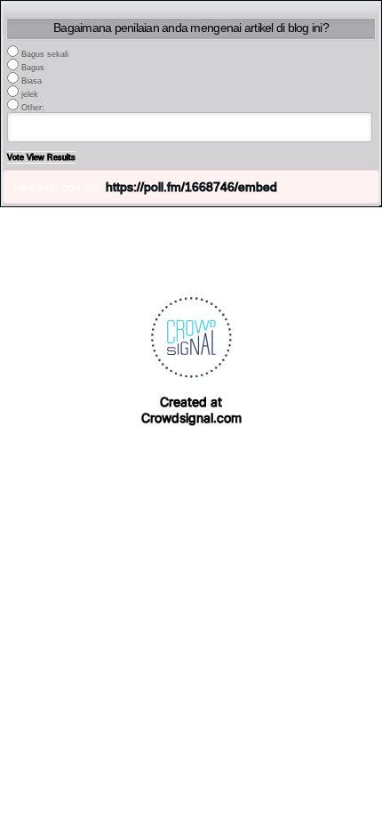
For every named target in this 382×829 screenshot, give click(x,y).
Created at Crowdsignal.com (191, 409)
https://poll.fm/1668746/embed (191, 187)
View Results (51, 157)
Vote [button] (17, 157)
